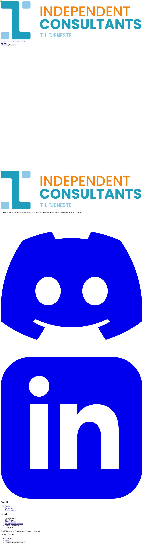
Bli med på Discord (7, 172)
